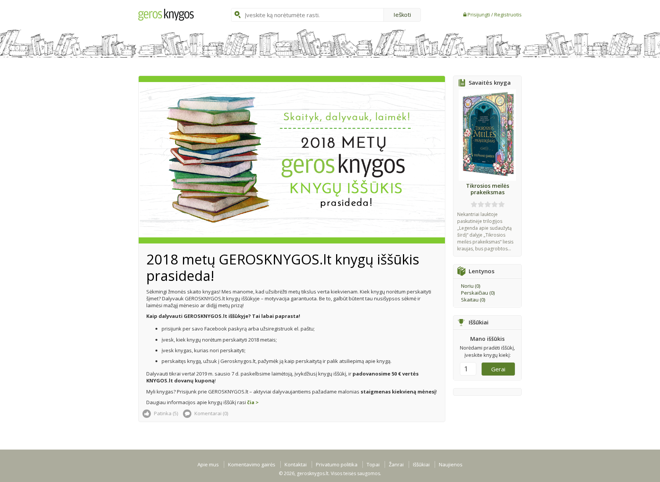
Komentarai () (210, 413)
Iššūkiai (421, 464)
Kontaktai (296, 464)
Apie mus (208, 464)
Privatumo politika (337, 464)
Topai (373, 464)
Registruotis (508, 14)
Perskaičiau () (478, 292)
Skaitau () (473, 299)
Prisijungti (479, 14)
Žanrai (396, 464)
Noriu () (470, 285)
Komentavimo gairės (251, 464)
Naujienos (451, 464)
